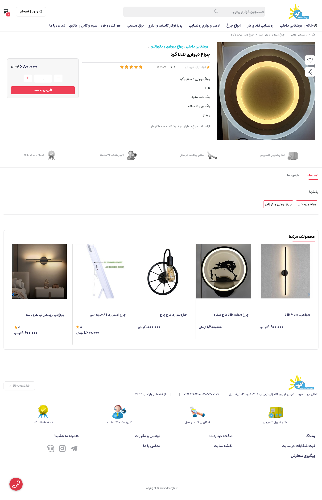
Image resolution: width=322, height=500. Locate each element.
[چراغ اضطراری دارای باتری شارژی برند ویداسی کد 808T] (101, 271)
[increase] (28, 78)
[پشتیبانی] (50, 449)
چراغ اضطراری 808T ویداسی (108, 314)
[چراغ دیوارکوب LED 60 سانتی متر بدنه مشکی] (285, 271)
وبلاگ (310, 436)
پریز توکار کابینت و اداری (165, 25)
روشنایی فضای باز (260, 25)
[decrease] (58, 78)
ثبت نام (24, 12)
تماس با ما (57, 25)
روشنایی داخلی (291, 25)
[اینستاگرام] (62, 449)
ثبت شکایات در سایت (298, 446)
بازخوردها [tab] (293, 175)
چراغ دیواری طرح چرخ (173, 314)
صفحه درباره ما (220, 436)
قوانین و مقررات (147, 436)
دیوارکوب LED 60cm (297, 314)
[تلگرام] (74, 449)
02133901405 (192, 394)
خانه (310, 25)
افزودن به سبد (43, 90)
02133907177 (210, 394)
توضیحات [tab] (312, 175)
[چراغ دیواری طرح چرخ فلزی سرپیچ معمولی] (162, 271)
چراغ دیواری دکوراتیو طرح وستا (45, 315)
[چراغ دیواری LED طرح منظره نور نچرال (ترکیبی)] (223, 271)
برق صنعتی (135, 25)
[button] (13, 294)
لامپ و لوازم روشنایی (204, 25)
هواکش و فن (111, 25)
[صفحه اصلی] (313, 34)
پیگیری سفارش (303, 455)
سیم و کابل (89, 25)
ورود (35, 12)
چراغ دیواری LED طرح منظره (231, 314)
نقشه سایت (223, 446)
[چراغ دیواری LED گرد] (226, 382)
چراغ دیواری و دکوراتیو (272, 34)
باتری (73, 25)
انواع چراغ (233, 25)
